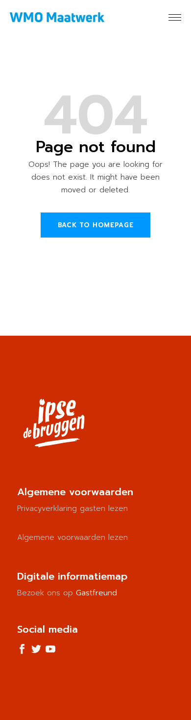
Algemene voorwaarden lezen (72, 537)
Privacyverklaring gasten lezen (72, 508)
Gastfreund (96, 592)
